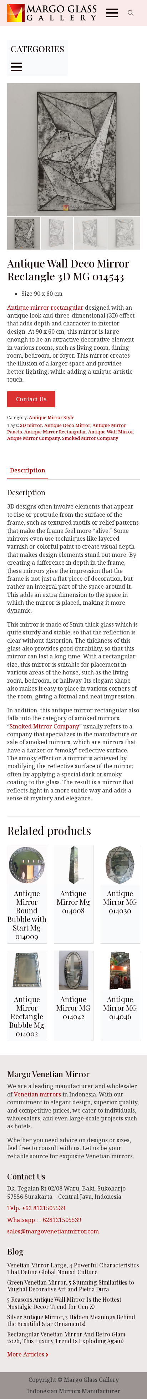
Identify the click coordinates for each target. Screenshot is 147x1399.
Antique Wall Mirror (110, 431)
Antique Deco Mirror (67, 425)
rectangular (67, 307)
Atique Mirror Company (33, 438)
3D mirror (31, 425)
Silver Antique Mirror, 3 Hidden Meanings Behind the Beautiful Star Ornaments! (71, 1320)
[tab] (27, 470)
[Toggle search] (130, 13)
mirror (39, 307)
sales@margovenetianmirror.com (53, 1231)
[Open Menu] (112, 13)
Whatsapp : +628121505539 (44, 1220)
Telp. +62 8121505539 (36, 1208)
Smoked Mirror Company (90, 438)
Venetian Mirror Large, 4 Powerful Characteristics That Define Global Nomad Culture (73, 1268)
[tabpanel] (73, 645)
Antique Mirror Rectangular (55, 431)
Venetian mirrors (37, 1094)
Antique (18, 307)
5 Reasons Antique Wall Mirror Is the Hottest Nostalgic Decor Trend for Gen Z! (64, 1303)
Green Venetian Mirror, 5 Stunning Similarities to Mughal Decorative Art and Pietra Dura (70, 1285)
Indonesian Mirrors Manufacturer (73, 1391)
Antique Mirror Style (52, 417)
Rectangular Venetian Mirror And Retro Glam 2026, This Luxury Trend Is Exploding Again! (66, 1337)
